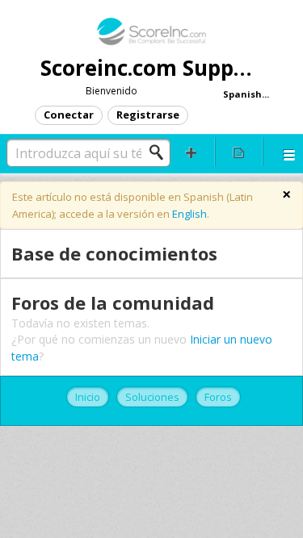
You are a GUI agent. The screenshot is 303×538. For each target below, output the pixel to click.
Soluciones (152, 397)
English (189, 213)
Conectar (69, 114)
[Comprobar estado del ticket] (238, 151)
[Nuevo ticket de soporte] (191, 151)
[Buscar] (161, 152)
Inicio (87, 397)
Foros (218, 397)
